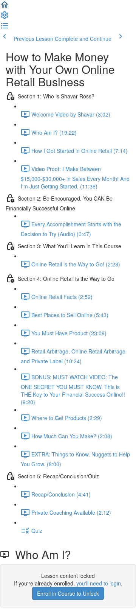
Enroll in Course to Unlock (68, 593)
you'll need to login (98, 583)
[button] (4, 7)
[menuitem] (4, 17)
